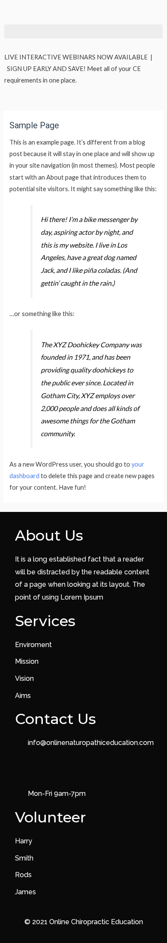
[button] (83, 31)
